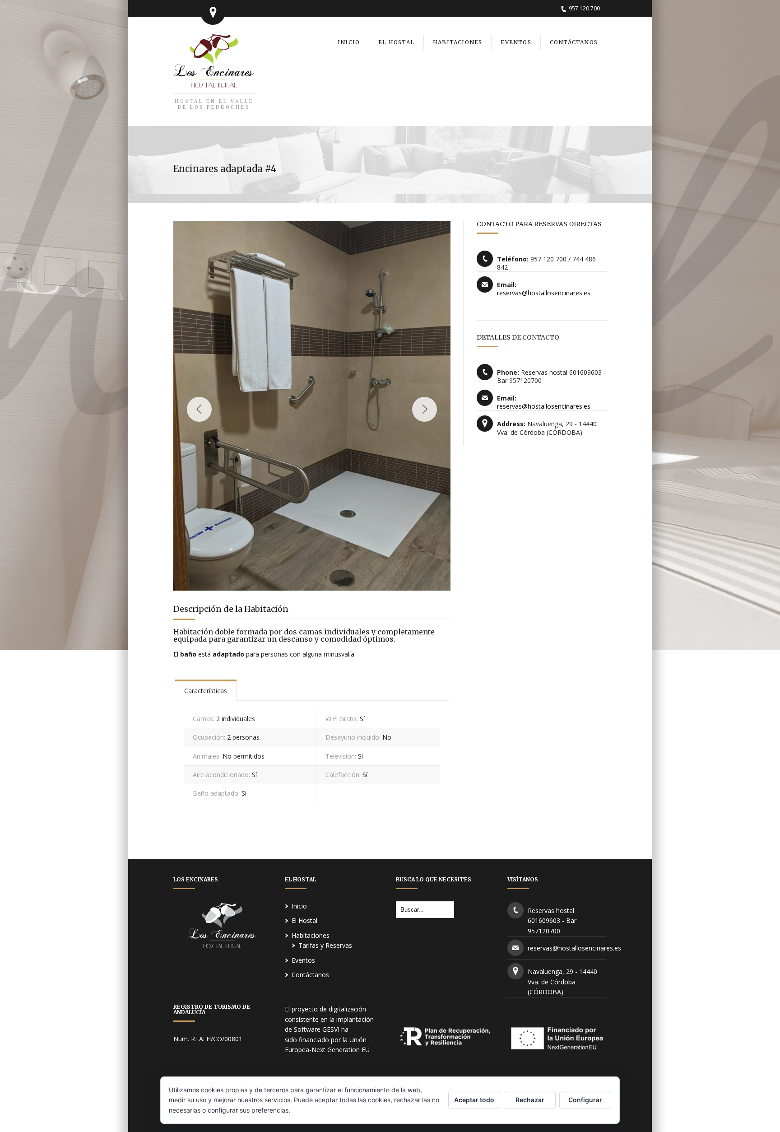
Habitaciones (311, 935)
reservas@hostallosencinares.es (543, 293)
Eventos (303, 960)
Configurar (585, 1100)
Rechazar (529, 1100)
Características (205, 690)
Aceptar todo (474, 1100)
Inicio (299, 906)
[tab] (206, 690)
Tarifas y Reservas (325, 945)
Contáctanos (310, 974)
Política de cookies (319, 1110)
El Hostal (304, 920)
